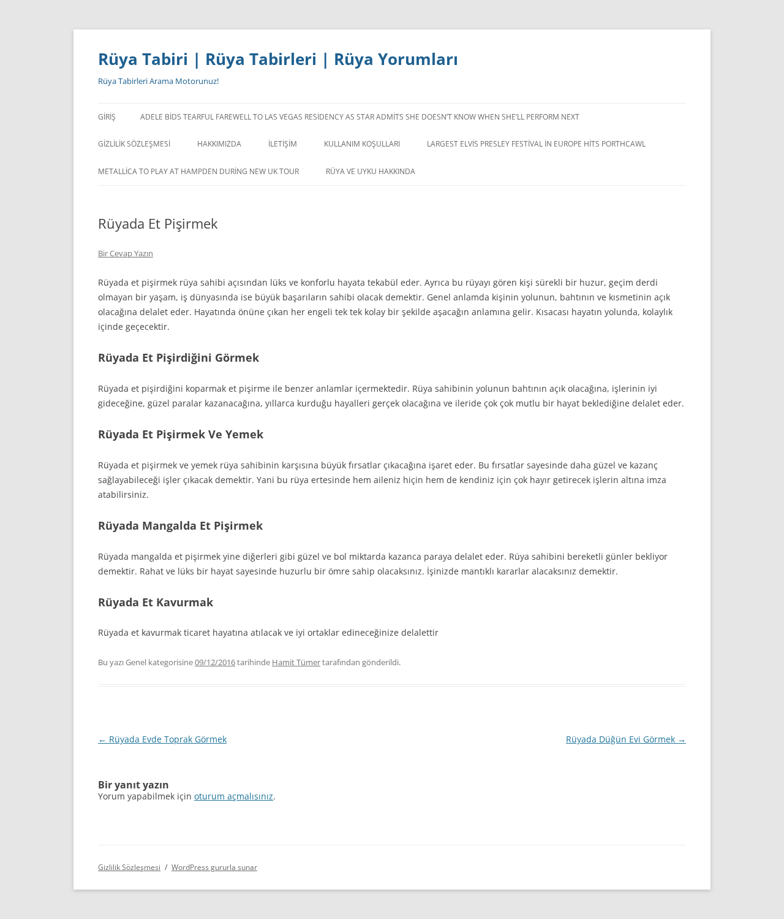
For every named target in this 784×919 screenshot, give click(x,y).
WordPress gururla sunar (214, 867)
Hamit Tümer (296, 662)
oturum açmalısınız (233, 796)
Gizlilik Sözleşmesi (134, 144)
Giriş (107, 117)
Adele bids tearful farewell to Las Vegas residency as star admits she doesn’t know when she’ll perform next (359, 117)
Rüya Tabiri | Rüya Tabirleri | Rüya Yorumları (278, 59)
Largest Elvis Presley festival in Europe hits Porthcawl (536, 144)
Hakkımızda (219, 144)
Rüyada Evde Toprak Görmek (162, 739)
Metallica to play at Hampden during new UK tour (198, 171)
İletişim (282, 144)
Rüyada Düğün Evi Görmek (626, 739)
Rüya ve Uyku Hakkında (370, 171)
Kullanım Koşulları (362, 144)
